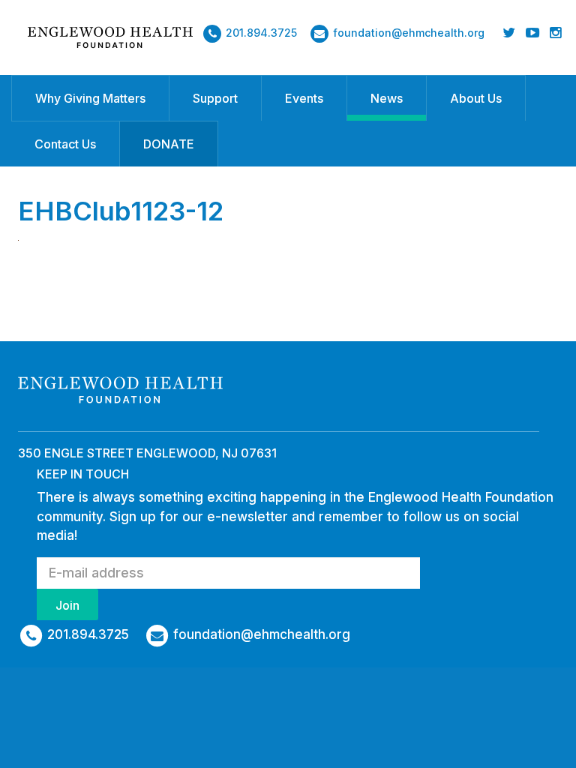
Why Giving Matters (90, 98)
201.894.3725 (261, 32)
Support (215, 98)
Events (304, 98)
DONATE (168, 144)
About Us (476, 98)
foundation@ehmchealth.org (409, 32)
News (386, 98)
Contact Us (65, 144)
